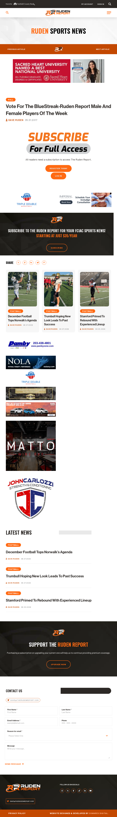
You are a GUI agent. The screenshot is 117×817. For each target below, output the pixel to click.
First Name (12, 709)
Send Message (13, 764)
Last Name (67, 709)
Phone (64, 720)
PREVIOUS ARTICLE (16, 49)
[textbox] (55, 736)
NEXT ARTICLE (102, 49)
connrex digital (98, 813)
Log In (58, 176)
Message (11, 746)
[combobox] (58, 736)
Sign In (100, 4)
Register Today (58, 168)
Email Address (13, 720)
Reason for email (14, 731)
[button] (109, 4)
